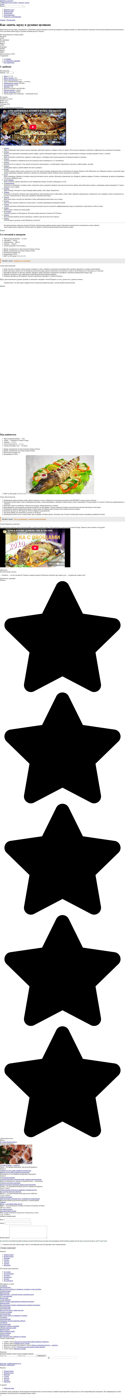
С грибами (7, 59)
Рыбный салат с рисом (21, 1343)
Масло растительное (10, 80)
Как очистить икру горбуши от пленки (13, 1336)
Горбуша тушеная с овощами (9, 1326)
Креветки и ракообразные (12, 17)
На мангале (8, 1277)
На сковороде (8, 1280)
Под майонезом (9, 62)
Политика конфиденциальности (10, 1363)
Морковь (7, 87)
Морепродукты (9, 10)
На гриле (7, 1275)
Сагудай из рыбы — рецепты (9, 1165)
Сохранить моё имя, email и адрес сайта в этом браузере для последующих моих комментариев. (34, 1244)
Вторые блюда (12, 1142)
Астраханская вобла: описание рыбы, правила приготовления (20, 1179)
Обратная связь (9, 1388)
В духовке (3, 1142)
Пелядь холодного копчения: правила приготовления (18, 1184)
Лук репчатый (8, 85)
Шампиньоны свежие (11, 83)
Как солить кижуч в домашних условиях (13, 1315)
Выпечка (7, 1258)
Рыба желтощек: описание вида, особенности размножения (20, 1198)
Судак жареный (5, 1300)
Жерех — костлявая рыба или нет (11, 1204)
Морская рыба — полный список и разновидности (17, 1294)
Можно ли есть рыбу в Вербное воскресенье (14, 1172)
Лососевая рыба (9, 15)
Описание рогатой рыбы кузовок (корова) (31, 1347)
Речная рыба (8, 13)
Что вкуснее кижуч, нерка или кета (12, 1310)
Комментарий (4, 1237)
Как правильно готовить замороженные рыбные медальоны (20, 1305)
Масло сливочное (10, 92)
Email (2, 1223)
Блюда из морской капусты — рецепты (45, 1345)
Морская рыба (8, 11)
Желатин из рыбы (20, 1349)
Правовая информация (7, 1365)
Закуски (6, 1262)
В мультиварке (9, 1273)
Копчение (7, 1265)
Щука (6, 76)
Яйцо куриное (8, 78)
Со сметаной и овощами (12, 61)
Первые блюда (9, 1255)
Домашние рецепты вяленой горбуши (12, 1321)
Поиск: (2, 6)
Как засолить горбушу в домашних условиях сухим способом (20, 1289)
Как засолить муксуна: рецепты (10, 1191)
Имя (2, 1219)
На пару (6, 1279)
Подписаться (41, 1355)
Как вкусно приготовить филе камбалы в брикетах (32, 1341)
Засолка (6, 1263)
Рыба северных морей (7, 1331)
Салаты (6, 1260)
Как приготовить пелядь (8, 1211)
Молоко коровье (9, 90)
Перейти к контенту (6, 1)
